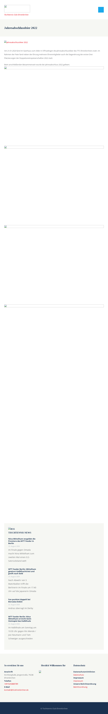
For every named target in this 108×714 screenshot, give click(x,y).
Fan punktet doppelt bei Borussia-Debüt (19, 600)
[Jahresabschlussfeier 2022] (16, 42)
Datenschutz (78, 675)
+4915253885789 (11, 684)
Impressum (78, 681)
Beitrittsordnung (80, 687)
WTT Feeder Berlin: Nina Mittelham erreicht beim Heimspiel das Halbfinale (19, 619)
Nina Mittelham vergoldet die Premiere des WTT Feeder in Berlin (21, 541)
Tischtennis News (19, 532)
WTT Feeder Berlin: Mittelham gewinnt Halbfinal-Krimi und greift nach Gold (22, 571)
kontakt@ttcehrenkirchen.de (16, 690)
